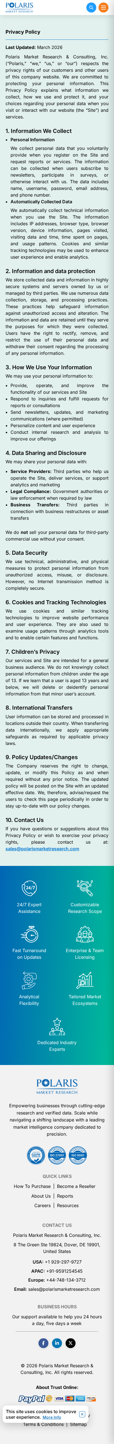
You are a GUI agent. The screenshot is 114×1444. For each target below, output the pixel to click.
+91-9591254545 (64, 1271)
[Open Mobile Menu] (103, 8)
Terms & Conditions (43, 1424)
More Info (52, 1417)
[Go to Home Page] (57, 1086)
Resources (68, 1205)
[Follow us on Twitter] (71, 1343)
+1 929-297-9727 (63, 1262)
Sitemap (78, 1424)
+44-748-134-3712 (66, 1280)
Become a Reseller (76, 1186)
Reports (65, 1196)
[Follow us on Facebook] (43, 1343)
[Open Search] (91, 8)
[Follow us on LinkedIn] (57, 1343)
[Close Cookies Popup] (82, 1414)
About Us (41, 1196)
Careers (42, 1205)
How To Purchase (32, 1186)
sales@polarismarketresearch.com (42, 848)
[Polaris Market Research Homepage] (19, 8)
